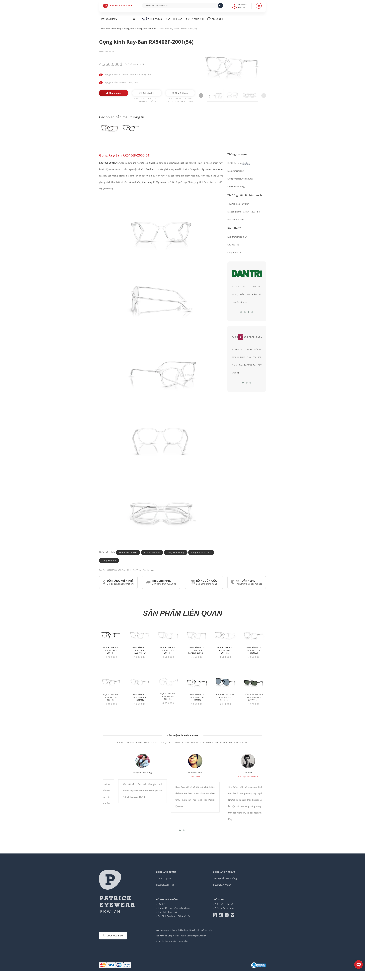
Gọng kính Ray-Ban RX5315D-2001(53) (254, 650)
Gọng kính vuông (175, 552)
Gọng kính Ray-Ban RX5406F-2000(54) (111, 650)
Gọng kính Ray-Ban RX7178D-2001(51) (140, 697)
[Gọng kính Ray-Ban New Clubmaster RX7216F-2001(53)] (140, 634)
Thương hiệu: (103, 52)
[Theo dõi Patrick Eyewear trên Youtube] (216, 915)
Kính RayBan (156, 19)
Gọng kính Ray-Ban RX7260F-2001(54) (168, 650)
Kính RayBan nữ (152, 552)
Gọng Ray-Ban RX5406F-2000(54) (124, 155)
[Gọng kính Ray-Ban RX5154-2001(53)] (111, 681)
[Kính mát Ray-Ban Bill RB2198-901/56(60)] (225, 681)
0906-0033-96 (115, 935)
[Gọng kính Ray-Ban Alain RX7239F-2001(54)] (197, 634)
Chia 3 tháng (181, 93)
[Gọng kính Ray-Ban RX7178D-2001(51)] (140, 681)
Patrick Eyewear (163, 930)
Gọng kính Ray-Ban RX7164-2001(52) (168, 696)
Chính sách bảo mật (224, 904)
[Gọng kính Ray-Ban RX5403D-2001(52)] (225, 634)
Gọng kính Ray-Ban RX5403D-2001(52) (225, 650)
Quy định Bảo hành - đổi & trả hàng (175, 916)
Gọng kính (198, 19)
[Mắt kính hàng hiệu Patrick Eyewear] (117, 5)
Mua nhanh (114, 93)
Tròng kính (217, 19)
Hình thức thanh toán (168, 912)
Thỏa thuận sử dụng (224, 908)
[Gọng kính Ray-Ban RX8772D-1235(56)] (197, 681)
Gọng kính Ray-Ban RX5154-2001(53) (111, 697)
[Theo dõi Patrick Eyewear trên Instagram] (222, 915)
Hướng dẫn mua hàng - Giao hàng (174, 908)
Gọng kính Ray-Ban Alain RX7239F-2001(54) (196, 650)
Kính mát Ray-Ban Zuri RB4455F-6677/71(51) (254, 697)
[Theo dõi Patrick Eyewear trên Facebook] (228, 915)
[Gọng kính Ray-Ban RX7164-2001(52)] (168, 681)
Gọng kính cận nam (201, 552)
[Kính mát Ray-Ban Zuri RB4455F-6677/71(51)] (254, 681)
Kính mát (177, 19)
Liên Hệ (161, 904)
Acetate (246, 163)
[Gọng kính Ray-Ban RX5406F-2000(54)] (111, 634)
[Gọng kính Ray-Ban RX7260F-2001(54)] (168, 634)
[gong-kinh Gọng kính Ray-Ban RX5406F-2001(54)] (109, 127)
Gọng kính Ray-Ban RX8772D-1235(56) (197, 697)
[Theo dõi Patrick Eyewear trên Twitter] (232, 915)
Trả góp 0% (148, 93)
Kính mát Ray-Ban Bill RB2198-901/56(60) (225, 697)
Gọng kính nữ (109, 560)
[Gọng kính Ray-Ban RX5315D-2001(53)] (254, 634)
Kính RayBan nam (128, 552)
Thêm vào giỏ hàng (137, 64)
